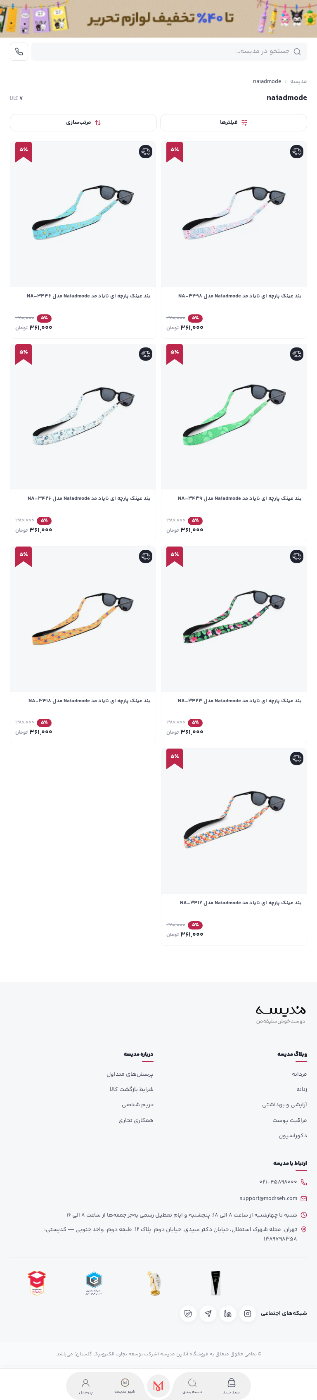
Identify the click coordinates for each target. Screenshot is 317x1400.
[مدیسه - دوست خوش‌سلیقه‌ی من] (281, 1015)
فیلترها (229, 122)
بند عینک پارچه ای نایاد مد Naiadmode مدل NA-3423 (240, 701)
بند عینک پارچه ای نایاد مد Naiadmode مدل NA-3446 (89, 296)
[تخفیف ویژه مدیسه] (158, 19)
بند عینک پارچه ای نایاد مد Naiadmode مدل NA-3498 (240, 296)
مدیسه (298, 82)
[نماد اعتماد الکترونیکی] (277, 1283)
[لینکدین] (228, 1313)
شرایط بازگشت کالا (132, 1090)
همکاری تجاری (136, 1121)
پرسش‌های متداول (130, 1074)
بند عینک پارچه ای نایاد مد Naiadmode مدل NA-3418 (89, 701)
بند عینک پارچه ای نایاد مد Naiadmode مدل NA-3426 (89, 498)
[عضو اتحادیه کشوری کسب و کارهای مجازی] (94, 1283)
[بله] (188, 1313)
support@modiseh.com (268, 1198)
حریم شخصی (138, 1105)
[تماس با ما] (19, 52)
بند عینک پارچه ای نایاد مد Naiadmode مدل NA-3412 (241, 903)
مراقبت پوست (289, 1121)
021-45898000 (278, 1182)
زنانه (301, 1090)
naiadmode (267, 82)
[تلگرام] (208, 1313)
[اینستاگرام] (247, 1313)
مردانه (299, 1074)
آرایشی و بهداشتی (284, 1105)
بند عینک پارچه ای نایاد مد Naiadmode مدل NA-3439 (240, 498)
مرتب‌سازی (78, 122)
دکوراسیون (293, 1136)
